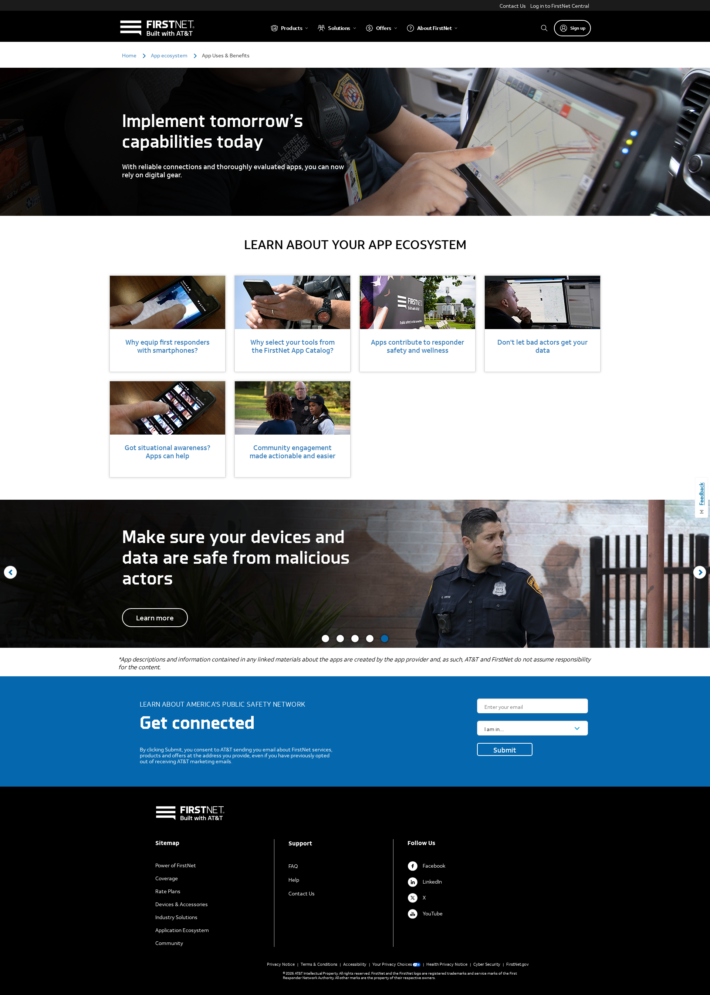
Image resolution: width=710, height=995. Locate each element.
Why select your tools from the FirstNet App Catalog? (292, 346)
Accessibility (354, 964)
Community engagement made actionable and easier (292, 451)
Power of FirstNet (175, 865)
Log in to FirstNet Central (559, 5)
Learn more (155, 617)
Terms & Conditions (319, 964)
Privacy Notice (281, 964)
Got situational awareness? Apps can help (167, 451)
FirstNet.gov (517, 964)
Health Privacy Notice (446, 964)
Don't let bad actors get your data (542, 346)
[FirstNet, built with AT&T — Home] (157, 28)
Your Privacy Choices (392, 964)
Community (169, 943)
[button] (325, 638)
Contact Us (513, 5)
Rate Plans (167, 891)
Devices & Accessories (181, 904)
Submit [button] (504, 750)
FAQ (293, 866)
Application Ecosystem (182, 930)
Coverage (166, 878)
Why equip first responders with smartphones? (167, 346)
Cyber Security (486, 964)
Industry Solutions (176, 917)
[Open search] (544, 28)
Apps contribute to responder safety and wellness (417, 346)
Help (293, 879)
